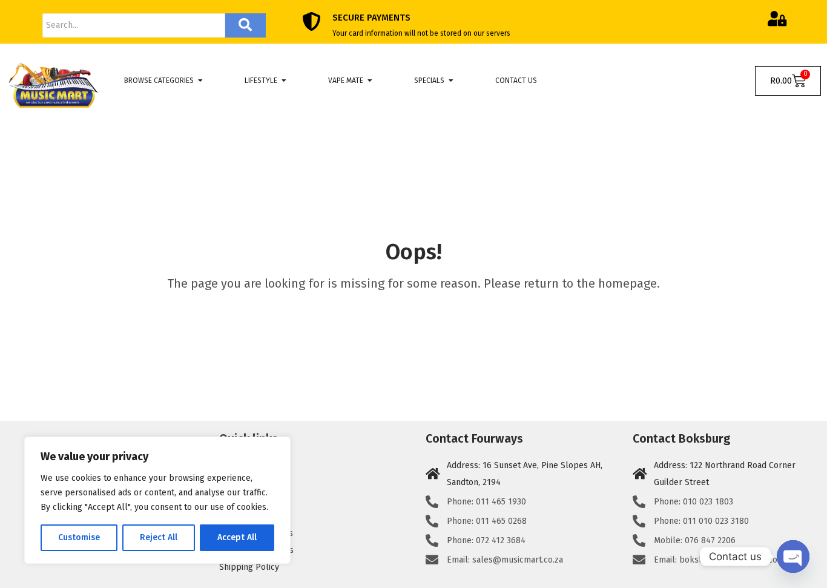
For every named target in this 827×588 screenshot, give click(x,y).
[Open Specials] (451, 80)
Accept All (237, 537)
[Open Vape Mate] (370, 80)
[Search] (245, 25)
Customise (79, 537)
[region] (157, 500)
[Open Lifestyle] (284, 80)
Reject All (158, 537)
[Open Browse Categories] (200, 80)
